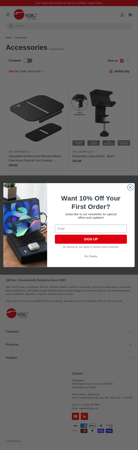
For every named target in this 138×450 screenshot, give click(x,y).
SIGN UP (91, 239)
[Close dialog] (130, 187)
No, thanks (90, 256)
